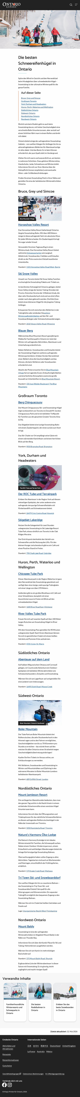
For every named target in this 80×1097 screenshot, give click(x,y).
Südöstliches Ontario (29, 110)
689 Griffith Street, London (37, 779)
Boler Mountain (28, 729)
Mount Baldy (26, 926)
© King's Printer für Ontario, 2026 (14, 1092)
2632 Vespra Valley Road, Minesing (40, 324)
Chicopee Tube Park (30, 573)
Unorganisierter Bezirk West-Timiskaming (40, 911)
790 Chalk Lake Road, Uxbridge (38, 553)
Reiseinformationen (10, 1060)
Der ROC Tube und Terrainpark (37, 494)
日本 (29, 1046)
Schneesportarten (34, 253)
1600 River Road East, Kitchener (39, 607)
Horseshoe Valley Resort (33, 224)
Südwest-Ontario (28, 113)
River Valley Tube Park (32, 613)
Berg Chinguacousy (30, 402)
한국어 (36, 1046)
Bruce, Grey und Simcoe (30, 98)
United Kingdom (69, 1046)
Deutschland (55, 1046)
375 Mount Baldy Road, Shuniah (39, 958)
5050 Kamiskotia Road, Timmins (39, 828)
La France (31, 1051)
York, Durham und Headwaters (33, 104)
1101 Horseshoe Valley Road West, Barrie (43, 267)
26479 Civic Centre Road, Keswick (40, 513)
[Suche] (71, 4)
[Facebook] (4, 1085)
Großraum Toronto (29, 101)
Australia (40, 1051)
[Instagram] (9, 1085)
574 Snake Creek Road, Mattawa (39, 871)
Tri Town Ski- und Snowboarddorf (39, 877)
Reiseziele (6, 1054)
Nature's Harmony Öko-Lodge (37, 834)
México (49, 1051)
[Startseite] (11, 5)
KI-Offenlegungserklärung (54, 1074)
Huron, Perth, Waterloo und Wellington (37, 107)
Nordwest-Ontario (28, 119)
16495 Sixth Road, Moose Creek (39, 686)
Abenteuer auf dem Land (33, 659)
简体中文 (44, 1046)
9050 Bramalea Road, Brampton (39, 446)
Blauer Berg (25, 330)
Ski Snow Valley (28, 273)
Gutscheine (7, 1066)
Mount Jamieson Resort (32, 794)
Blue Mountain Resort (51, 379)
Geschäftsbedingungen (10, 1074)
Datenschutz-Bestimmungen (33, 1074)
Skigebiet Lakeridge (30, 520)
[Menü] (76, 4)
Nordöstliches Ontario (30, 116)
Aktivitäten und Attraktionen (8, 1047)
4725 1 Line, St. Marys (35, 644)
